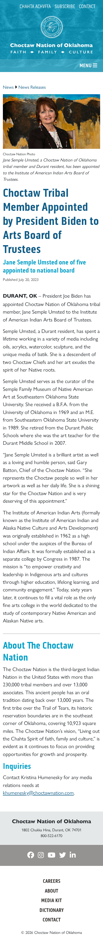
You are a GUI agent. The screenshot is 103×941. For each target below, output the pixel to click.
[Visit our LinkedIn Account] (73, 855)
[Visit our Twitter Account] (62, 855)
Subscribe (65, 6)
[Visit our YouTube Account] (51, 855)
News (8, 86)
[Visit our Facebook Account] (30, 855)
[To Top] (92, 928)
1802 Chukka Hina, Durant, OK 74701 (51, 829)
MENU (86, 65)
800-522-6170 (51, 835)
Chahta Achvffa (35, 6)
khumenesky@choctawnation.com (38, 792)
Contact (87, 6)
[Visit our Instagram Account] (41, 855)
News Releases (32, 86)
